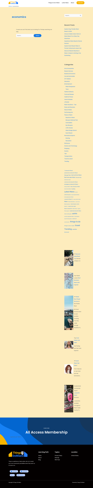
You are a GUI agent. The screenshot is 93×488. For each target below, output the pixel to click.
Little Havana (69, 128)
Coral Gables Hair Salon (77, 340)
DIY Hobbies (67, 78)
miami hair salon (72, 206)
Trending (66, 161)
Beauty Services (68, 71)
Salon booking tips (67, 213)
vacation (74, 229)
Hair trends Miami (67, 188)
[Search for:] (25, 35)
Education (67, 81)
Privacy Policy (58, 455)
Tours (67, 89)
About (72, 2)
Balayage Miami (67, 175)
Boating (68, 138)
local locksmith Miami (75, 194)
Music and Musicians (69, 107)
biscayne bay (78, 177)
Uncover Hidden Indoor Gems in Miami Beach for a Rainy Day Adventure (72, 36)
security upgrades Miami (69, 216)
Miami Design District (71, 130)
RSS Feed (57, 459)
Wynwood (66, 232)
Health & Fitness (68, 97)
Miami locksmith (68, 208)
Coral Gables (69, 122)
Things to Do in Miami (54, 2)
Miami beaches (67, 204)
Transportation (68, 156)
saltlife (74, 214)
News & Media (68, 109)
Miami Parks (75, 208)
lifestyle (76, 192)
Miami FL (66, 206)
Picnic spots (66, 210)
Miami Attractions (71, 201)
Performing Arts (68, 112)
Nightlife (79, 208)
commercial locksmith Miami (71, 182)
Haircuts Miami (67, 186)
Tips (65, 153)
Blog (39, 459)
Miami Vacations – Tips (70, 104)
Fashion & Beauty (69, 91)
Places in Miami (68, 115)
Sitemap (57, 457)
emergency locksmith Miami (71, 184)
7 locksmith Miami (68, 170)
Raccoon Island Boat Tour (77, 256)
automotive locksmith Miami (71, 172)
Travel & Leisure (68, 158)
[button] (80, 2)
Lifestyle (66, 102)
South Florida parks (68, 218)
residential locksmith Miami (75, 210)
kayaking (73, 188)
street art (74, 218)
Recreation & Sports (69, 135)
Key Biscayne (69, 125)
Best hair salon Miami (69, 177)
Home (10, 6)
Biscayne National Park (72, 120)
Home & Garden (68, 99)
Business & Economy (69, 73)
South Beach (69, 133)
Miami (66, 201)
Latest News (65, 2)
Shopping (66, 148)
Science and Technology (70, 146)
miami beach (77, 201)
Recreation (68, 140)
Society (66, 151)
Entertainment (68, 84)
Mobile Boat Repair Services (77, 299)
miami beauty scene (75, 204)
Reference (67, 143)
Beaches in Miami (70, 117)
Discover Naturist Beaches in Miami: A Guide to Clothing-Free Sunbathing (72, 53)
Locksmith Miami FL (68, 199)
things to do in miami (69, 225)
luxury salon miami (76, 199)
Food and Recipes (69, 94)
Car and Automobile (69, 76)
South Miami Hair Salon (76, 363)
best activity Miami (76, 175)
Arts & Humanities (69, 68)
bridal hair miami (67, 179)
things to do (75, 222)
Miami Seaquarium (70, 86)
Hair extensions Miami (75, 186)
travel (77, 225)
